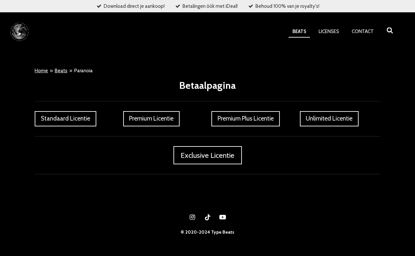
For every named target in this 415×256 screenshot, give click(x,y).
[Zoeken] (390, 30)
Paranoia (83, 71)
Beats (61, 71)
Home (41, 71)
